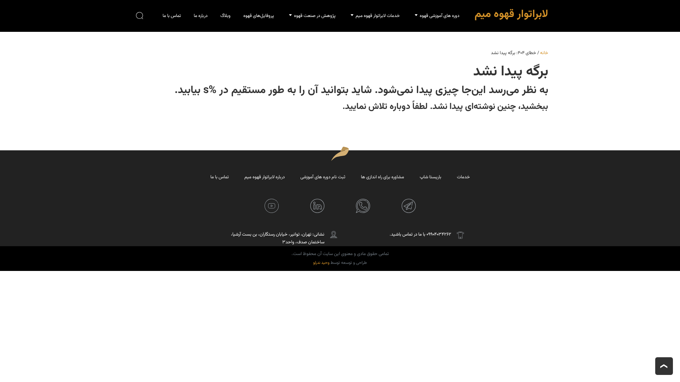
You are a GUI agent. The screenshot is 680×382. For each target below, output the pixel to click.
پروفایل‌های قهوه (258, 15)
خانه (544, 53)
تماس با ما (172, 15)
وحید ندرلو (321, 263)
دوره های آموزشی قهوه (439, 15)
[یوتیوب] (272, 206)
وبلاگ (225, 15)
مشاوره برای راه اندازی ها (382, 177)
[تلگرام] (409, 206)
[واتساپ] (363, 206)
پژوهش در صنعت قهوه (315, 15)
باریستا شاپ (430, 177)
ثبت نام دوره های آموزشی (322, 177)
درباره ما (201, 15)
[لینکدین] (317, 206)
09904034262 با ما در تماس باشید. (420, 234)
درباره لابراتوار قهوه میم (264, 177)
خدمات (463, 177)
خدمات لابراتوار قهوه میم (378, 15)
